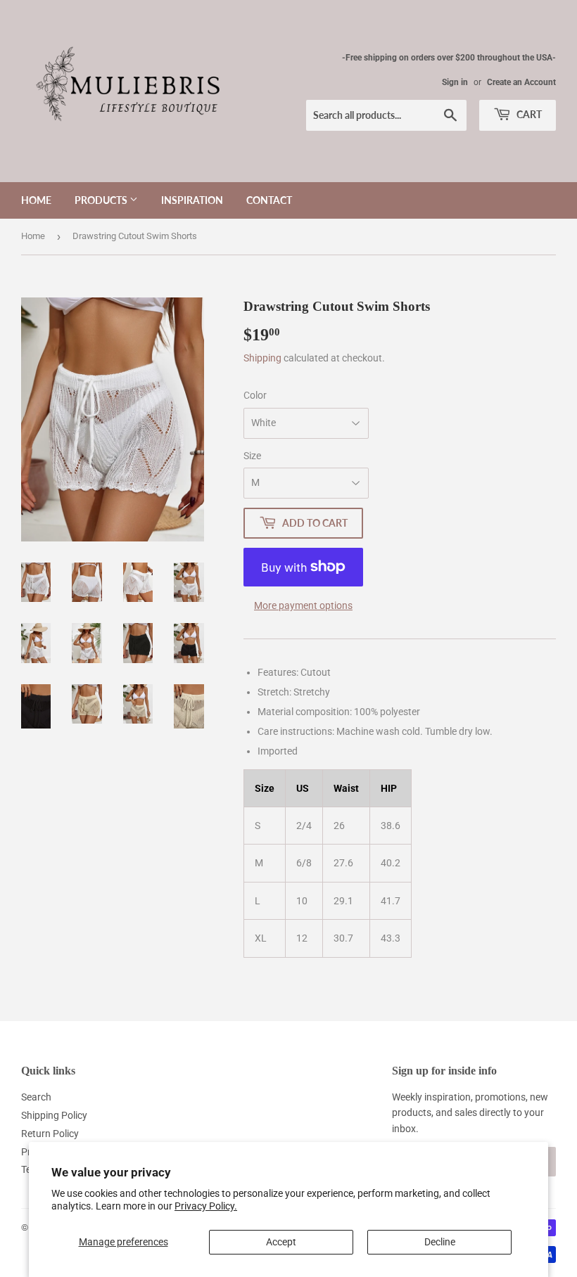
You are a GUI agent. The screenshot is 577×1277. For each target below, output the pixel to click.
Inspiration (192, 200)
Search (36, 1097)
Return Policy (50, 1133)
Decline (439, 1241)
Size (252, 455)
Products (102, 200)
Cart (528, 114)
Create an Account (521, 82)
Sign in (455, 82)
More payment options (303, 605)
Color (255, 395)
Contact (269, 200)
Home (36, 200)
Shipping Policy (54, 1115)
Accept (281, 1241)
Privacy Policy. (206, 1206)
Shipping (262, 358)
